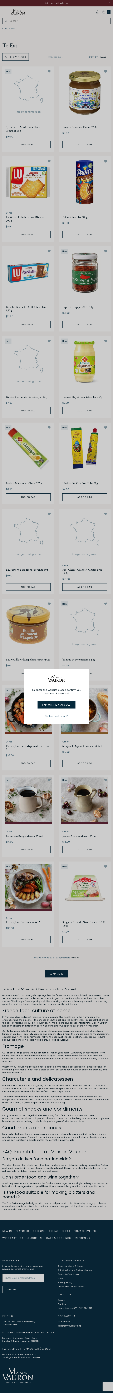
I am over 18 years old (56, 704)
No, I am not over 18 (56, 716)
